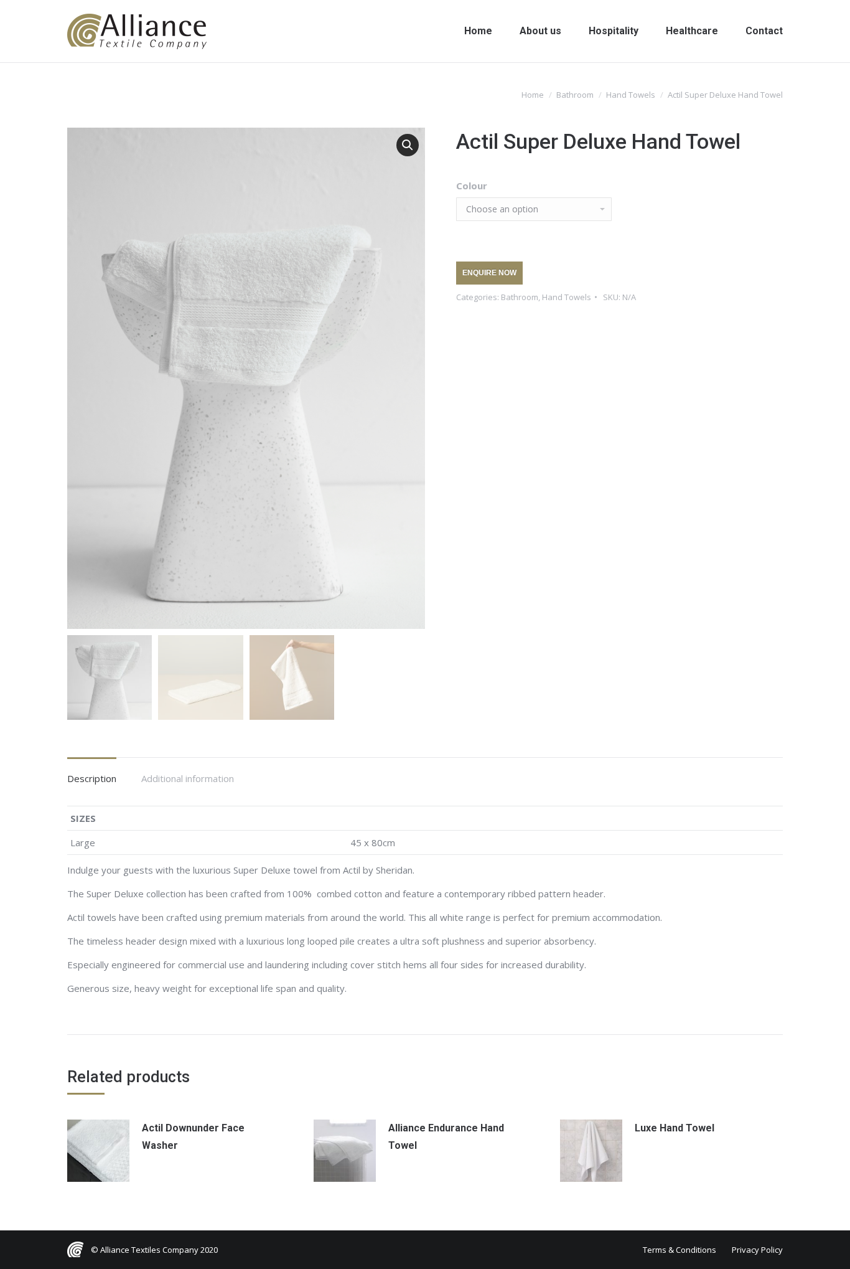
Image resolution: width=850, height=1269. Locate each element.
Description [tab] (91, 778)
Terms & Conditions (679, 1249)
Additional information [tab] (187, 778)
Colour (471, 185)
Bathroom (519, 297)
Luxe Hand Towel (674, 1128)
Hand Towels (566, 297)
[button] (407, 145)
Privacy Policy (757, 1249)
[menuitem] (478, 31)
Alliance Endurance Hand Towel (446, 1136)
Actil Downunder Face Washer (193, 1136)
